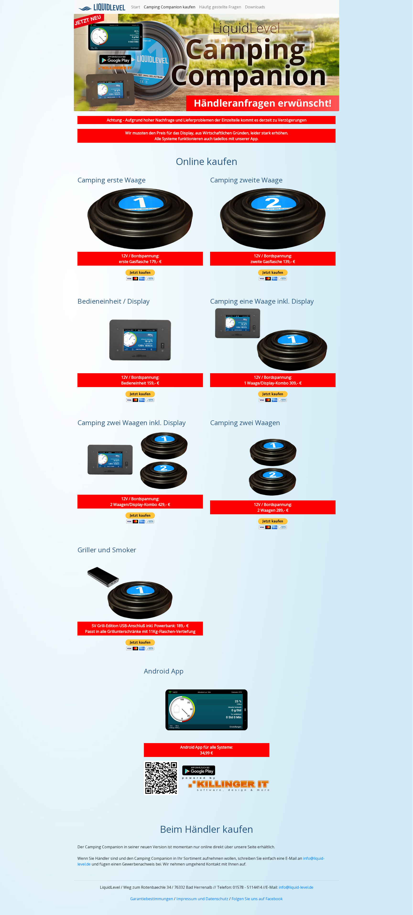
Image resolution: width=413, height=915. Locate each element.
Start (135, 7)
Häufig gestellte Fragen (220, 7)
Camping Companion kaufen (169, 7)
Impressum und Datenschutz (202, 898)
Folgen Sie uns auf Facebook (257, 898)
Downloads (255, 7)
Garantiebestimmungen (151, 898)
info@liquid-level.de (296, 887)
